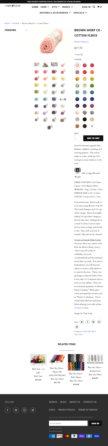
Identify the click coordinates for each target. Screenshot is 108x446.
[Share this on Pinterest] (93, 322)
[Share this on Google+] (99, 322)
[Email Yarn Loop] (33, 410)
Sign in (86, 7)
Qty (76, 133)
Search (53, 401)
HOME (35, 7)
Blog (63, 401)
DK (89, 331)
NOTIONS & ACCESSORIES (54, 12)
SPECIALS (79, 12)
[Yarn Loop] (13, 6)
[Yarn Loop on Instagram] (25, 410)
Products (16, 23)
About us (74, 401)
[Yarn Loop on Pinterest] (16, 410)
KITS (55, 7)
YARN (43, 7)
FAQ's (52, 409)
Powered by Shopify (55, 431)
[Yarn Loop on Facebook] (8, 410)
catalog (97, 247)
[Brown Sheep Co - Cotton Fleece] (51, 41)
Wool (93, 331)
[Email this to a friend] (76, 327)
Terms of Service (87, 409)
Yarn (81, 334)
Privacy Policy (66, 409)
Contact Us (79, 307)
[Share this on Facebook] (87, 322)
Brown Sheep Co (81, 41)
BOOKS (66, 7)
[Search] (94, 6)
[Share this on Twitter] (81, 322)
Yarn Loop (57, 428)
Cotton (84, 331)
